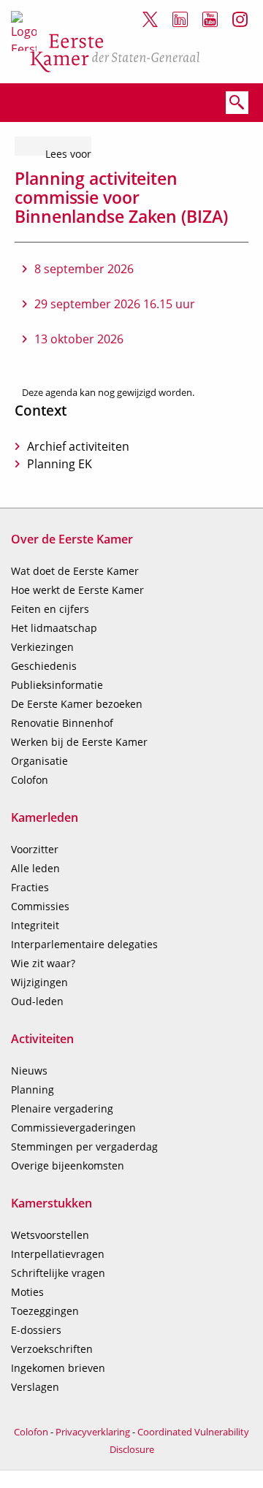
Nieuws (29, 1070)
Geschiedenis (44, 666)
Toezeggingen (45, 1311)
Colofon (29, 780)
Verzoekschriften (52, 1349)
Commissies (40, 906)
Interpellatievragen (57, 1254)
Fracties (30, 887)
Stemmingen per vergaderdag (84, 1146)
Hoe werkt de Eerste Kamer (77, 590)
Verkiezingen (42, 647)
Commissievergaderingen (73, 1127)
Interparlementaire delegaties (84, 944)
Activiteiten (42, 1039)
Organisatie (39, 761)
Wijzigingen (39, 982)
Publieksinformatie (57, 685)
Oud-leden (37, 1001)
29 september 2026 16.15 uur (114, 304)
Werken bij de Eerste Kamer (79, 742)
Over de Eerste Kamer (72, 539)
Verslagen (35, 1387)
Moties (27, 1292)
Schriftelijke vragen (58, 1273)
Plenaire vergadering (62, 1108)
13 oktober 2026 (78, 339)
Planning (32, 1089)
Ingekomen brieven (58, 1368)
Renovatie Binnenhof (62, 723)
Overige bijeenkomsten (67, 1165)
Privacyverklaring (93, 1431)
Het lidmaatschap (54, 628)
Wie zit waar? (43, 963)
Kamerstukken (51, 1203)
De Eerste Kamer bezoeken (76, 704)
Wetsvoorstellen (50, 1235)
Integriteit (35, 925)
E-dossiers (36, 1330)
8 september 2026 (84, 269)
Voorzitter (34, 849)
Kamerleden (44, 817)
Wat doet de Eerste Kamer (75, 571)
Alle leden (35, 868)
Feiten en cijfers (50, 609)
